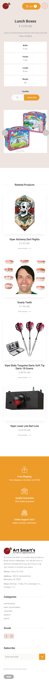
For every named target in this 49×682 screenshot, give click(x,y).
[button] (45, 6)
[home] (7, 6)
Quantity (25, 91)
